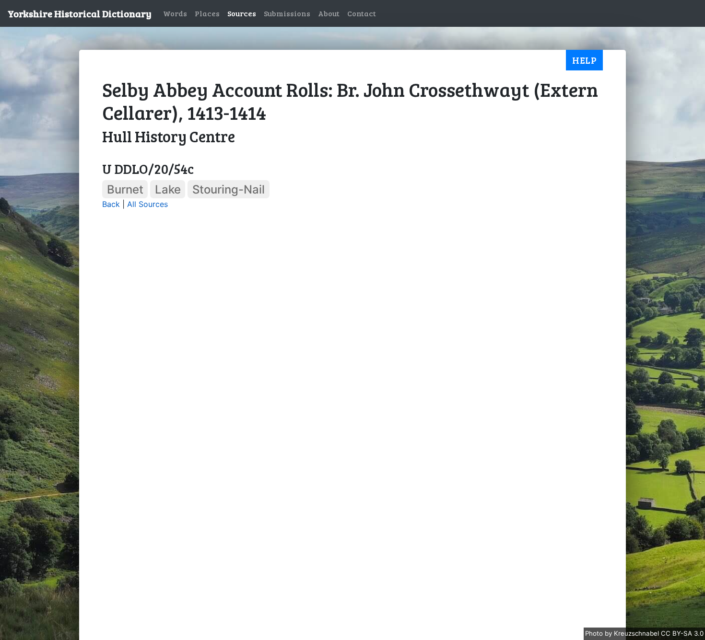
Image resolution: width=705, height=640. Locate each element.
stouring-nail (228, 189)
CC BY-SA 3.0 (682, 633)
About (329, 13)
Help (584, 60)
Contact (361, 13)
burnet (125, 189)
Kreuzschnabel (637, 633)
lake (168, 189)
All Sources (147, 204)
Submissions (287, 13)
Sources (241, 13)
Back (111, 204)
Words (175, 13)
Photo (595, 633)
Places (207, 13)
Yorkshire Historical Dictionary (80, 13)
